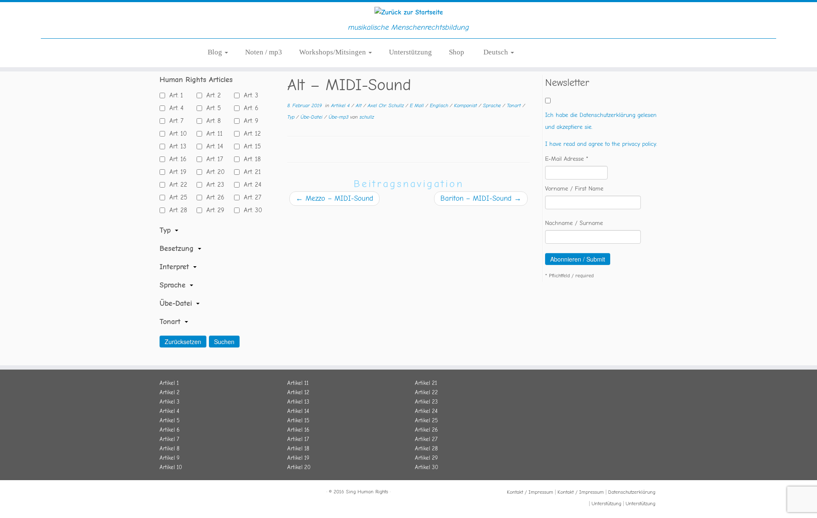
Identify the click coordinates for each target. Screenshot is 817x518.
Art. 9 (249, 121)
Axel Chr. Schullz (387, 105)
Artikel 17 (298, 439)
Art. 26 (213, 197)
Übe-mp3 (339, 117)
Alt (359, 105)
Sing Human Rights (367, 492)
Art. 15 (250, 146)
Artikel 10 (171, 467)
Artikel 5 (170, 420)
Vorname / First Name (574, 188)
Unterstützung (410, 52)
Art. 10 (176, 133)
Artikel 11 (298, 383)
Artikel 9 (170, 458)
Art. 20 (213, 172)
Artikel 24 (426, 411)
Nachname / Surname (574, 223)
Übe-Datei (312, 117)
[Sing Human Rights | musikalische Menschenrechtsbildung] (408, 12)
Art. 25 (176, 197)
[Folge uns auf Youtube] (195, 493)
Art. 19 (175, 172)
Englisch (440, 105)
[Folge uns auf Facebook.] (165, 493)
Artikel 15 (298, 420)
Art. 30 (251, 210)
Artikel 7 (169, 439)
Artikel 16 (298, 430)
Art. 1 (174, 95)
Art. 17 (212, 159)
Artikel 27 (426, 439)
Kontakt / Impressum (530, 492)
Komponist (466, 105)
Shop (456, 52)
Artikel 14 (298, 411)
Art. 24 (250, 184)
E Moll (418, 105)
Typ (291, 117)
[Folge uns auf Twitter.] (175, 493)
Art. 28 (176, 210)
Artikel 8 (170, 448)
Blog (216, 52)
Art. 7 (174, 121)
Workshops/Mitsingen (333, 52)
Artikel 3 (170, 401)
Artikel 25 (426, 420)
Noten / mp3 (263, 52)
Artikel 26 (426, 430)
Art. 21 (250, 172)
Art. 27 (250, 197)
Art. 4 (174, 108)
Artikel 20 (299, 467)
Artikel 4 (341, 105)
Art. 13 (175, 146)
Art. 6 (249, 108)
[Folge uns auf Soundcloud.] (185, 493)
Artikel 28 (426, 448)
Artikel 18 (298, 448)
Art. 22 (176, 184)
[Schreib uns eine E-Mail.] (205, 493)
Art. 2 (211, 95)
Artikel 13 (298, 401)
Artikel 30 (426, 467)
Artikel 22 (426, 392)
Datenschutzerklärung (631, 492)
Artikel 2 (170, 392)
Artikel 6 (170, 430)
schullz (367, 117)
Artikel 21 (426, 383)
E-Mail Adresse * (566, 158)
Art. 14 (212, 146)
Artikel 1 (169, 383)
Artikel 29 (426, 458)
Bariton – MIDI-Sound (480, 198)
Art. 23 (213, 184)
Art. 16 (175, 159)
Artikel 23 (426, 401)
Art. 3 (249, 95)
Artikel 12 (298, 392)
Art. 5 (211, 108)
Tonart (515, 105)
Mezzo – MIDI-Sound (334, 198)
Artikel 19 (298, 458)
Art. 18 (250, 159)
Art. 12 (250, 133)
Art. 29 (213, 210)
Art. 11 (212, 133)
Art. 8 (211, 121)
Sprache (493, 105)
